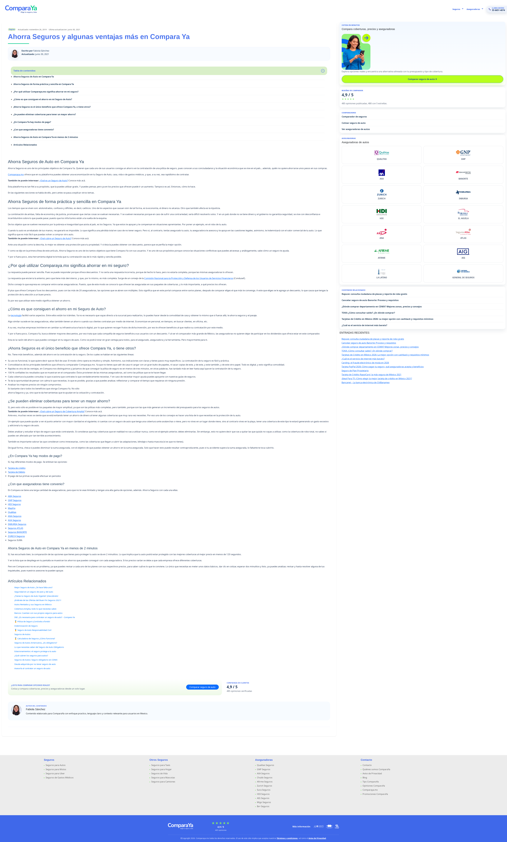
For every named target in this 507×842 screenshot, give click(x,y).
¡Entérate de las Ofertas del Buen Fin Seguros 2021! (37, 600)
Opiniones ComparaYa (374, 785)
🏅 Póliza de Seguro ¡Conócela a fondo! (32, 621)
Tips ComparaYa (371, 781)
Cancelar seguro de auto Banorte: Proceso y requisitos (370, 300)
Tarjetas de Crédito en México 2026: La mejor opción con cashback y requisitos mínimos (387, 319)
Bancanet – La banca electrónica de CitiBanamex (365, 382)
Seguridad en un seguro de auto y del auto (33, 591)
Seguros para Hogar (161, 769)
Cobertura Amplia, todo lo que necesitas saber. (35, 608)
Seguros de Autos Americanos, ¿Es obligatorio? (35, 642)
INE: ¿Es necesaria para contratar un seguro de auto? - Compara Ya (44, 617)
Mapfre (11, 508)
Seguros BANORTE (17, 532)
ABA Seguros (14, 496)
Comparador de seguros (354, 116)
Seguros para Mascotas (163, 777)
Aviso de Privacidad (372, 773)
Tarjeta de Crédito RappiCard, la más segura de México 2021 (371, 374)
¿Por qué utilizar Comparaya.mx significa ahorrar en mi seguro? (45, 91)
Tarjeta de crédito (16, 468)
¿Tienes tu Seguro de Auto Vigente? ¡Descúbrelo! (36, 596)
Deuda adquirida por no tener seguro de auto (35, 664)
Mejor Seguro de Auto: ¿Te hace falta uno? (33, 587)
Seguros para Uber (55, 773)
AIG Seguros (263, 798)
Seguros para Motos (56, 769)
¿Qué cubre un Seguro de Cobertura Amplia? (62, 411)
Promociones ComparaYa (375, 794)
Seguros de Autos (22, 634)
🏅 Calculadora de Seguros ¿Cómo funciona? (34, 638)
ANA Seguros (14, 516)
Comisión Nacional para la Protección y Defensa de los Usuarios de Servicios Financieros (188, 278)
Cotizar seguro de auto (354, 123)
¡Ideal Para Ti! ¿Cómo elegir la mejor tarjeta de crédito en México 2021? (377, 378)
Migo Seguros (264, 802)
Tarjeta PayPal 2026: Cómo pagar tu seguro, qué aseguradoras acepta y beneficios (383, 366)
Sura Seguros (263, 789)
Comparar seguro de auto (202, 687)
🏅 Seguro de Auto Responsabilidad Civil (32, 630)
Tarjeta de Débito (16, 472)
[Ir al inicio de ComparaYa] (180, 826)
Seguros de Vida (159, 773)
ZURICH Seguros (16, 536)
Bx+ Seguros (263, 806)
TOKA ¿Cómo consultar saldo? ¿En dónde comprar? (368, 312)
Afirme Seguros (265, 781)
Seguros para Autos (55, 765)
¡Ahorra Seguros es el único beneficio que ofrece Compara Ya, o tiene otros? (52, 106)
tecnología (16, 315)
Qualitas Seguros (265, 765)
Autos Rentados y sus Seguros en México (33, 604)
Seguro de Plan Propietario (355, 370)
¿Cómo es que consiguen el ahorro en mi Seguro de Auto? (42, 99)
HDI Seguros (14, 504)
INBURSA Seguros (17, 524)
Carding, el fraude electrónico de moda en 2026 (365, 362)
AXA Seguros (14, 520)
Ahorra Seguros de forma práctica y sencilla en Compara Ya (43, 84)
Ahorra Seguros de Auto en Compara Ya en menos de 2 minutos (45, 137)
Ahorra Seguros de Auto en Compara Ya (33, 76)
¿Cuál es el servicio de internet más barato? (364, 325)
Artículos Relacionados (25, 144)
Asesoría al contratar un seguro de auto (32, 668)
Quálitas (12, 512)
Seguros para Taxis (160, 765)
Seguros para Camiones (163, 781)
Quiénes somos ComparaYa (376, 769)
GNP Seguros (14, 500)
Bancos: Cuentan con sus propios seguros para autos (38, 613)
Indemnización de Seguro (26, 625)
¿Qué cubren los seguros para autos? (31, 655)
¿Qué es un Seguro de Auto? (54, 180)
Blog (365, 777)
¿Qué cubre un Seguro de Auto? (55, 238)
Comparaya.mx (16, 174)
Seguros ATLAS (15, 528)
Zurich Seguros (264, 785)
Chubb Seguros (264, 777)
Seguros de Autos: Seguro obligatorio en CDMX (35, 659)
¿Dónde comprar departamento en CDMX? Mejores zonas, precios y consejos (382, 306)
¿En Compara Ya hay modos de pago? (32, 122)
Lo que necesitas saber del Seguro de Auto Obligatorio (39, 647)
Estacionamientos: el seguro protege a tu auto (35, 651)
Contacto (367, 765)
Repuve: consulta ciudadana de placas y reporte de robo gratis (374, 294)
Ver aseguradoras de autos (356, 129)
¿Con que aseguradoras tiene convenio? (33, 129)
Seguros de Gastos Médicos (60, 777)
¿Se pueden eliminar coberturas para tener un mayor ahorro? (44, 114)
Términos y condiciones (287, 838)
